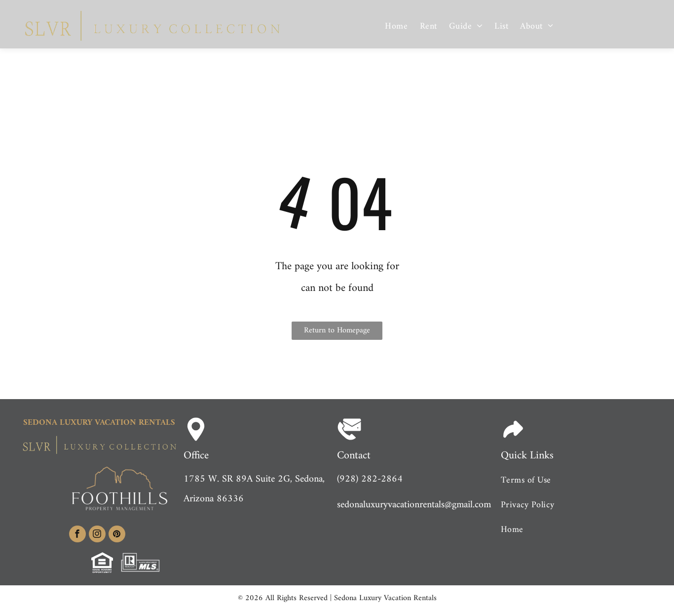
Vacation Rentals (135, 422)
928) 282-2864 (371, 479)
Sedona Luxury (57, 422)
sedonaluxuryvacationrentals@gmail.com (414, 505)
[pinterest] (117, 535)
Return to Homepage (337, 330)
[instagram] (97, 535)
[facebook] (77, 535)
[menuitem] (396, 27)
